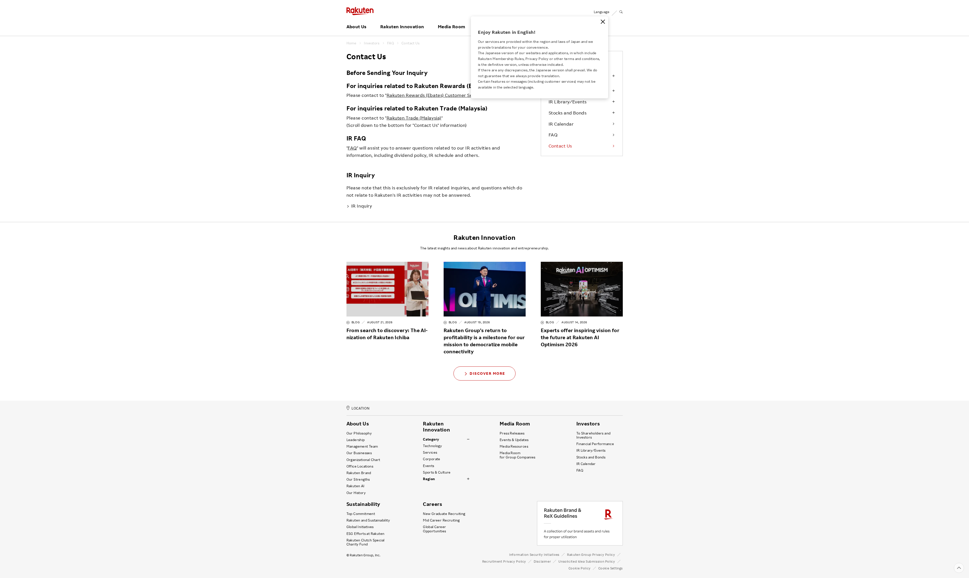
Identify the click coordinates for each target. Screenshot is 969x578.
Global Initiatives (360, 527)
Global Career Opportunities (434, 529)
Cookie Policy (580, 568)
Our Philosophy (359, 433)
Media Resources (514, 446)
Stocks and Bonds (568, 112)
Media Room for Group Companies (517, 455)
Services (430, 452)
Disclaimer (542, 561)
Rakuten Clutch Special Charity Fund (365, 542)
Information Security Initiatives (534, 555)
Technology (432, 446)
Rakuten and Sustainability (368, 520)
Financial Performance (595, 444)
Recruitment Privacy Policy (504, 561)
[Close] (603, 22)
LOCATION (360, 408)
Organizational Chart (363, 460)
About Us (356, 26)
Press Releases (512, 433)
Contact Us (410, 43)
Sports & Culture (436, 472)
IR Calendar (561, 124)
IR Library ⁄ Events (568, 101)
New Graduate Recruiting (444, 514)
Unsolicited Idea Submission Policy (586, 561)
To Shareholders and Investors (593, 435)
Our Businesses (359, 453)
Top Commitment (360, 514)
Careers (432, 504)
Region (429, 479)
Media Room (451, 26)
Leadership (355, 440)
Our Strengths (358, 479)
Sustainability (363, 504)
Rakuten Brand (358, 473)
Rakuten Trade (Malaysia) (414, 118)
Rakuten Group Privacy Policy (591, 555)
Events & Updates (514, 440)
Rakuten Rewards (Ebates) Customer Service (435, 95)
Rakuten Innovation (402, 26)
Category (431, 439)
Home (351, 43)
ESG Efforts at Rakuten (365, 534)
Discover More (487, 373)
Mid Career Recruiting (441, 520)
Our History (356, 493)
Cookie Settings (610, 568)
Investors (372, 43)
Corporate (431, 459)
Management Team (362, 446)
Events (428, 466)
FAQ (390, 43)
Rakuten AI (355, 486)
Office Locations (359, 466)
